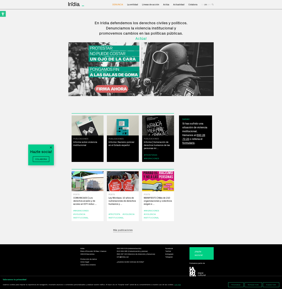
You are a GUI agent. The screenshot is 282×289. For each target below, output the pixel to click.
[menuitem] (117, 4)
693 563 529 (122, 248)
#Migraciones (151, 158)
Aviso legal (84, 262)
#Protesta (114, 214)
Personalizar (235, 285)
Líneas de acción (150, 5)
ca (202, 5)
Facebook (169, 248)
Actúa (166, 5)
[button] (3, 14)
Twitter (168, 251)
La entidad (132, 5)
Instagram (169, 254)
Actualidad (178, 5)
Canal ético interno (88, 265)
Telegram (169, 257)
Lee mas (177, 284)
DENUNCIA (117, 5)
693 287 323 (122, 254)
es (206, 5)
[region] (141, 282)
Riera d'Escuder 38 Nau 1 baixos (93, 251)
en (209, 5)
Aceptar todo (271, 285)
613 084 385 (122, 251)
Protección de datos (88, 259)
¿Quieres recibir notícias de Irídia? (130, 262)
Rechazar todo (253, 285)
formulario (188, 143)
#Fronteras (150, 155)
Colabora (192, 5)
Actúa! (141, 39)
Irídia (82, 248)
